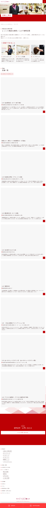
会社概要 (3, 481)
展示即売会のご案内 (5, 488)
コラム (3, 486)
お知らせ (3, 483)
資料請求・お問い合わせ (6, 490)
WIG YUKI (5, 1)
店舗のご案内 (4, 465)
